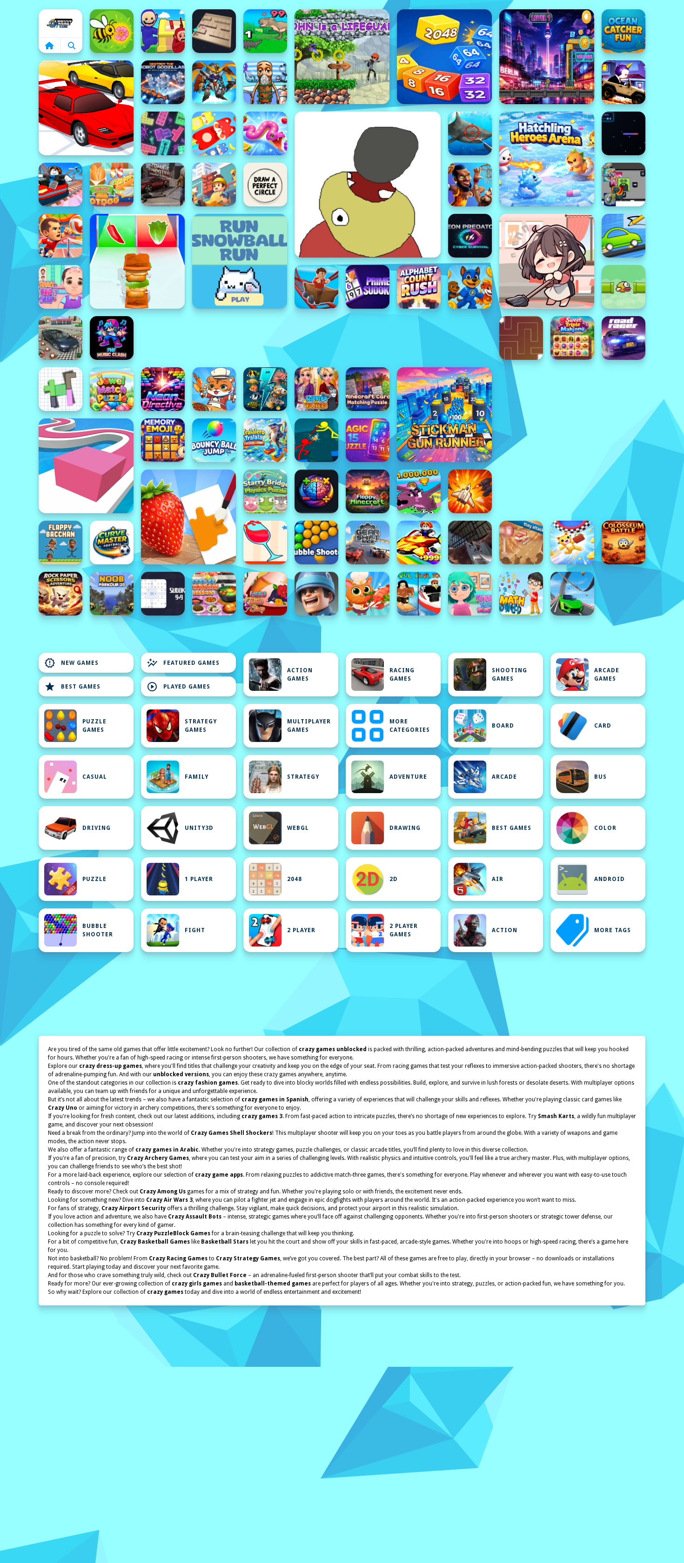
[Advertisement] (316, 338)
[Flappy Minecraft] (367, 491)
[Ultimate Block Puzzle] (60, 389)
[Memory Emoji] (163, 440)
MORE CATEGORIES (409, 725)
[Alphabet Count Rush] (419, 287)
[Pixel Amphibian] (546, 56)
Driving (96, 828)
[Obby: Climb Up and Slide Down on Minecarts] (60, 184)
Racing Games (402, 674)
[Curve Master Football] (112, 542)
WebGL (298, 828)
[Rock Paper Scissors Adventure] (60, 594)
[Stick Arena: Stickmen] (316, 440)
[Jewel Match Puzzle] (112, 389)
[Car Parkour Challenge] (572, 594)
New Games (71, 663)
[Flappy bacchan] (60, 542)
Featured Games (183, 663)
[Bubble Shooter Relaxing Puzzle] (316, 542)
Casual (94, 777)
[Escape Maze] (521, 338)
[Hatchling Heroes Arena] (546, 159)
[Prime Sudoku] (367, 287)
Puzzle (94, 879)
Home (60, 23)
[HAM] (368, 185)
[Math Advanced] (521, 594)
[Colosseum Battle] (623, 542)
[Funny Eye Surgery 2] (470, 594)
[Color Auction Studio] (188, 517)
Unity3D (199, 828)
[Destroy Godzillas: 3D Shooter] (163, 82)
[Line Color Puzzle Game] (86, 465)
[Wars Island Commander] (316, 594)
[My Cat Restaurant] (367, 594)
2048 (294, 879)
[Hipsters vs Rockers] (316, 389)
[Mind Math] (316, 491)
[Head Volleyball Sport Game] (60, 236)
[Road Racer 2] (623, 338)
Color (605, 828)
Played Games (178, 686)
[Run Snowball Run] (239, 261)
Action (504, 930)
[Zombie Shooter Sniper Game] (163, 184)
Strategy (303, 777)
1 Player (199, 879)
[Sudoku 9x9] (163, 594)
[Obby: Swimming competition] (419, 594)
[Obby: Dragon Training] (419, 491)
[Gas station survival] (521, 542)
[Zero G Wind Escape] (572, 542)
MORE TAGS (612, 930)
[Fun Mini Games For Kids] (265, 82)
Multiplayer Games (309, 725)
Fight (195, 930)
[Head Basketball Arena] (470, 184)
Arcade (504, 777)
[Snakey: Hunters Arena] (623, 133)
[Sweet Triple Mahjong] (572, 338)
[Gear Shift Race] (367, 542)
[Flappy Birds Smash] (623, 287)
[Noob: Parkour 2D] (112, 594)
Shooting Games (509, 674)
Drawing (405, 828)
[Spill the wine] (265, 542)
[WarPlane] (470, 491)
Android (609, 879)
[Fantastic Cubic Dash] (623, 184)
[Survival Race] (86, 107)
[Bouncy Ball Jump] (214, 440)
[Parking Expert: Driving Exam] (60, 338)
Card (602, 725)
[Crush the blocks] (163, 133)
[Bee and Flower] (112, 31)
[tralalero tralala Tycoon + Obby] (265, 440)
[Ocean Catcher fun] (623, 31)
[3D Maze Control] (214, 31)
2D (393, 879)
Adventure (408, 777)
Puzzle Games (94, 725)
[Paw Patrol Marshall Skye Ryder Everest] (470, 287)
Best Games (72, 686)
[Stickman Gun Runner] (444, 414)
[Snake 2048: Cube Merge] (444, 56)
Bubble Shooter (97, 930)
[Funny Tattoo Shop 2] (265, 594)
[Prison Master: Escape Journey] (470, 542)
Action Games (300, 674)
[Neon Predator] (470, 236)
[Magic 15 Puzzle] (367, 440)
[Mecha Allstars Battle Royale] (214, 82)
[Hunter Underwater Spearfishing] (470, 133)
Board (503, 725)
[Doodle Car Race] (623, 236)
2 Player (301, 930)
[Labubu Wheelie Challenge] (623, 82)
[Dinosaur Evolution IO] (265, 31)
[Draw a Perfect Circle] (265, 184)
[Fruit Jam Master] (214, 133)
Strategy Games (201, 725)
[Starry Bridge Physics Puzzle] (265, 491)
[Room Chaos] (546, 261)
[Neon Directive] (163, 389)
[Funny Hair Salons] (60, 287)
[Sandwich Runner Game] (137, 261)
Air (497, 879)
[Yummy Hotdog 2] (112, 184)
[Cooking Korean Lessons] (214, 594)
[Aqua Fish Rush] (265, 389)
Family (196, 777)
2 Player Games (403, 930)
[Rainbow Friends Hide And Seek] (163, 31)
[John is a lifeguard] (342, 56)
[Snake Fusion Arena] (265, 133)
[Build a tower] (214, 184)
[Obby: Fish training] (419, 542)
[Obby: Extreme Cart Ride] (316, 287)
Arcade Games (606, 674)
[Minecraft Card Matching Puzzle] (367, 389)
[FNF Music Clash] (112, 338)
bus (600, 777)
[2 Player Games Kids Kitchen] (214, 389)
